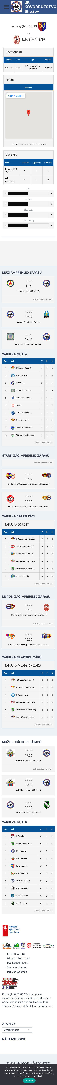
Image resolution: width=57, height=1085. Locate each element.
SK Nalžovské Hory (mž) (26, 710)
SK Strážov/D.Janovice (25, 717)
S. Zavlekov (20, 836)
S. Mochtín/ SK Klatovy (25, 687)
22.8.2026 (29, 281)
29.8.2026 (29, 474)
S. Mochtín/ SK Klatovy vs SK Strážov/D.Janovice (28, 644)
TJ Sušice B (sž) (22, 576)
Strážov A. (20, 383)
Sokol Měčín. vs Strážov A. (28, 291)
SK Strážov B (21, 851)
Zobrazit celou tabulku (43, 443)
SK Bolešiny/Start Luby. (25, 702)
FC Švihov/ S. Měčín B (25, 680)
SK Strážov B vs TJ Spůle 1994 (28, 812)
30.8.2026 (29, 312)
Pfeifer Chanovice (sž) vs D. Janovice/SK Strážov (28, 506)
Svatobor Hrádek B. (24, 427)
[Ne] (53, 1074)
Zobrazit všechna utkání (42, 299)
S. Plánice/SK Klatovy (24, 554)
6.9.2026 (28, 635)
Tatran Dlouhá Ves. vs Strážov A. (28, 344)
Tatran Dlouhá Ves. (23, 390)
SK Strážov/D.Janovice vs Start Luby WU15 (28, 615)
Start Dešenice (22, 896)
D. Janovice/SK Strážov (25, 539)
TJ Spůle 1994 (21, 903)
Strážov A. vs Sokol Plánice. (28, 322)
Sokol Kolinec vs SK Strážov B (28, 760)
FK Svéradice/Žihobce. (25, 435)
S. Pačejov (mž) (22, 695)
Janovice (28, 87)
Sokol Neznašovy (23, 881)
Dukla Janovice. (22, 420)
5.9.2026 (28, 334)
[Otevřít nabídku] (6, 7)
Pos (5, 361)
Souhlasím (29, 1080)
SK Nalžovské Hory (24, 843)
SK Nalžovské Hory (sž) (25, 569)
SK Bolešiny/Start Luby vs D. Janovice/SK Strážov (28, 484)
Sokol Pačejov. (22, 375)
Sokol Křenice (21, 866)
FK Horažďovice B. (23, 398)
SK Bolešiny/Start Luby (25, 561)
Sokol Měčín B (22, 873)
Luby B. (19, 405)
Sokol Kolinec (21, 858)
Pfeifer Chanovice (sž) (25, 546)
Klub (12, 361)
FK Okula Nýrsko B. (24, 413)
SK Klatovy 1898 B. (23, 368)
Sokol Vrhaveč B (22, 888)
